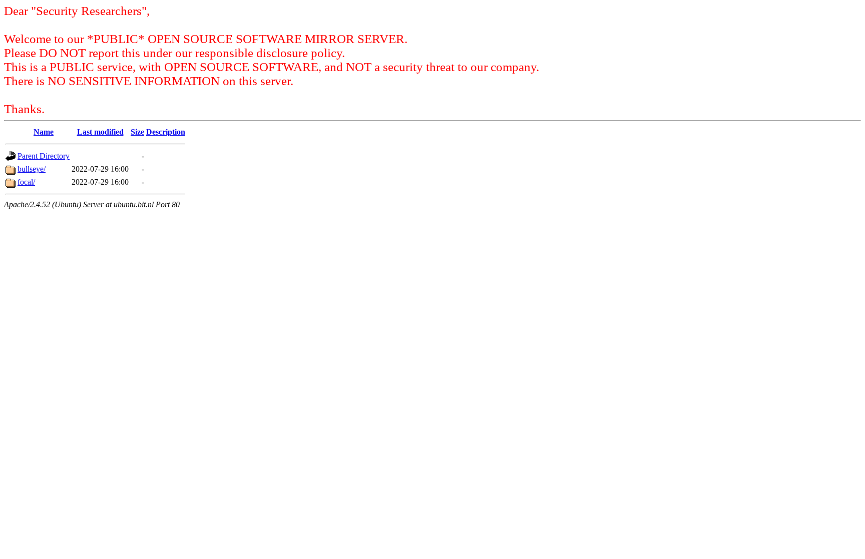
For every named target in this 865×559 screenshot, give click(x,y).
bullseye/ (32, 169)
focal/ (26, 182)
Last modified (100, 132)
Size (137, 132)
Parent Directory (44, 156)
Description (165, 132)
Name (44, 132)
